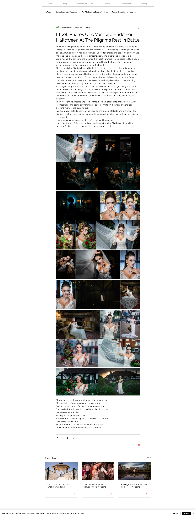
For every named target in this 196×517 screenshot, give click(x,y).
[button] (148, 12)
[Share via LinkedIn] (68, 438)
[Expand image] (77, 148)
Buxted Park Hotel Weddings (66, 12)
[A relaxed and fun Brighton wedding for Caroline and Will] (61, 471)
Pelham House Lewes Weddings (124, 12)
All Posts (48, 12)
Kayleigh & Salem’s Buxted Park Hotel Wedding (134, 485)
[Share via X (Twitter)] (63, 438)
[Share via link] (74, 438)
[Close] (193, 513)
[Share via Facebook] (57, 438)
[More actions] (138, 27)
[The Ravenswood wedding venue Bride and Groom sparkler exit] (98, 471)
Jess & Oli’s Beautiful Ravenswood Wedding (95, 485)
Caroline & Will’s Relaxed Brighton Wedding (59, 485)
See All (148, 458)
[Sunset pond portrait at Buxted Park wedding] (134, 471)
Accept (186, 513)
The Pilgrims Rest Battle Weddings (95, 12)
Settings (176, 513)
